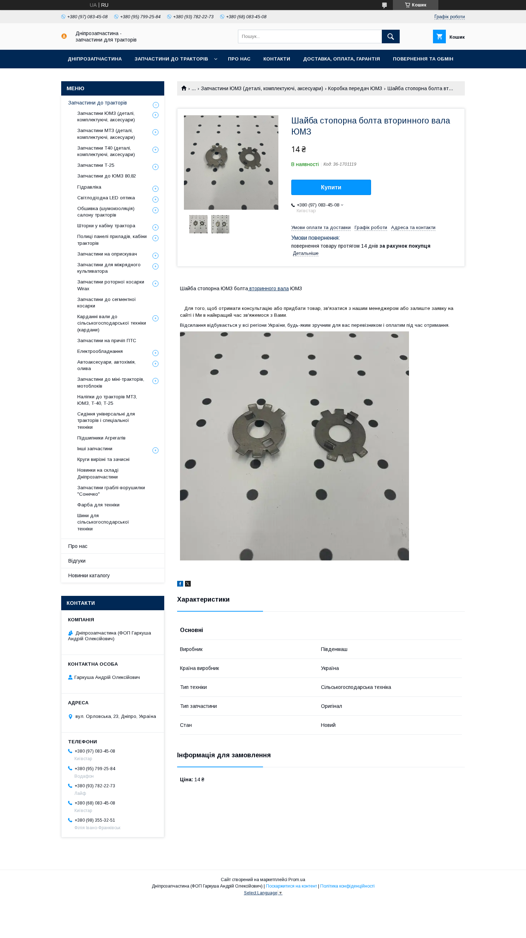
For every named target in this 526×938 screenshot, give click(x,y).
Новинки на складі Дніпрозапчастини (97, 473)
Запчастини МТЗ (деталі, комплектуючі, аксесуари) (106, 134)
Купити (331, 187)
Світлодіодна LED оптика (106, 197)
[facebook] (180, 585)
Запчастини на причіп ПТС (106, 340)
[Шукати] (391, 36)
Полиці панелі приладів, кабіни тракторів (112, 240)
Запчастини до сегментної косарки (106, 302)
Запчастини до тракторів (171, 59)
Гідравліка (89, 187)
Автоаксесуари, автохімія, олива (106, 365)
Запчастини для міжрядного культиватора (109, 268)
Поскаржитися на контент (291, 886)
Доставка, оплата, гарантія (341, 59)
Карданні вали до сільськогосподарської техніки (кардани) (111, 323)
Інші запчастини (94, 448)
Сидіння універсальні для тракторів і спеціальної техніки (106, 420)
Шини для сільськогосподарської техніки (103, 522)
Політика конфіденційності (347, 886)
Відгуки (77, 561)
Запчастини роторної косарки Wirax (110, 285)
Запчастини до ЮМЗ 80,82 (106, 176)
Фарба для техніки (98, 504)
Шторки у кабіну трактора (106, 225)
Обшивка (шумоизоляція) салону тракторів (106, 212)
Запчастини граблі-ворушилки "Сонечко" (111, 491)
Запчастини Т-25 (95, 165)
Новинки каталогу (89, 575)
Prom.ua (296, 879)
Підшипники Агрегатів (101, 438)
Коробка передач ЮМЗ (355, 88)
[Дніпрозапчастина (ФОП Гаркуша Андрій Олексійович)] (64, 37)
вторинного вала (268, 288)
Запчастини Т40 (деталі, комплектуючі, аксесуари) (106, 151)
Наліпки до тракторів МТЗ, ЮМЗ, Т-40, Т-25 (107, 400)
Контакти (276, 59)
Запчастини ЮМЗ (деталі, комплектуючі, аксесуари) (262, 88)
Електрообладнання (100, 351)
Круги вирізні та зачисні (103, 459)
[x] (188, 585)
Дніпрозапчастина (95, 59)
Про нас (239, 59)
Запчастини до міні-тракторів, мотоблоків (110, 382)
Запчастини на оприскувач (107, 254)
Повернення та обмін (423, 59)
